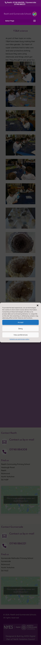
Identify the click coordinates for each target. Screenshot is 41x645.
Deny (20, 328)
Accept (20, 322)
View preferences (21, 335)
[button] (37, 305)
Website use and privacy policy (19, 339)
